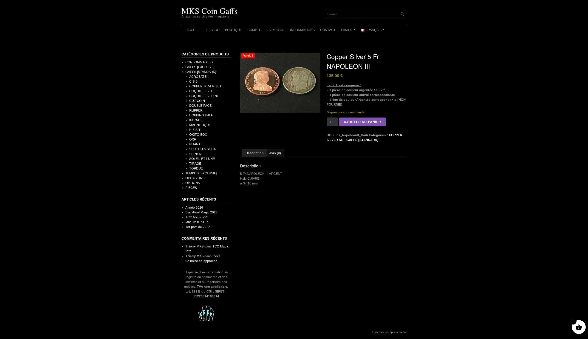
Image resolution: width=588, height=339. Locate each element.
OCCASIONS (194, 178)
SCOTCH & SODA (202, 149)
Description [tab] (255, 153)
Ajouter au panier (362, 122)
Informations (302, 30)
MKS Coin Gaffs (209, 10)
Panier (349, 31)
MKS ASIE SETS (197, 222)
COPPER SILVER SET (205, 86)
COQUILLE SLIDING (204, 96)
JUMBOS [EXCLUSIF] (201, 173)
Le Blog (213, 30)
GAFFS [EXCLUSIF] (200, 67)
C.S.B (193, 81)
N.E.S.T (195, 130)
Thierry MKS (194, 246)
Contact (328, 30)
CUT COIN (197, 101)
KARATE (195, 120)
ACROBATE (197, 76)
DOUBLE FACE (200, 105)
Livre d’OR (276, 30)
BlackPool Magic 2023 (201, 212)
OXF (192, 139)
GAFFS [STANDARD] (362, 140)
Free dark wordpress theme (389, 332)
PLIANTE (196, 144)
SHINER (195, 154)
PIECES (191, 188)
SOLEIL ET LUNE (202, 159)
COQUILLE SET (201, 91)
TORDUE (196, 168)
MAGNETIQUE (200, 125)
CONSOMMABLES (199, 62)
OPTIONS (192, 183)
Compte (254, 30)
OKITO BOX (198, 134)
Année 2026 (194, 207)
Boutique (233, 30)
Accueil (193, 30)
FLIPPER (196, 110)
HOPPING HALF (201, 115)
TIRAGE (195, 163)
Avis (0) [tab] (275, 153)
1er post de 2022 (197, 227)
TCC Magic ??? (196, 217)
